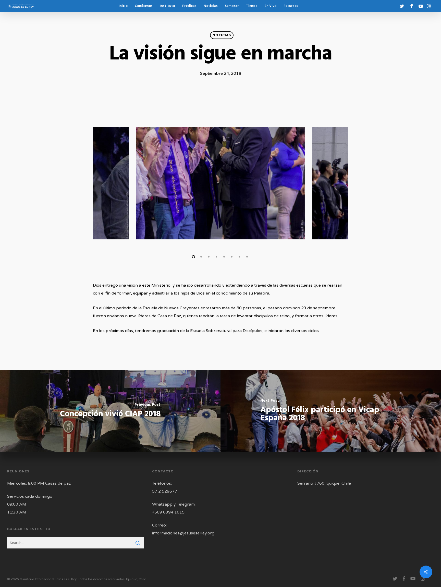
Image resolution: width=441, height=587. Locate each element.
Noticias (222, 35)
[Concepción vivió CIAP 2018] (110, 411)
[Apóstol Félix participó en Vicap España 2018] (330, 411)
